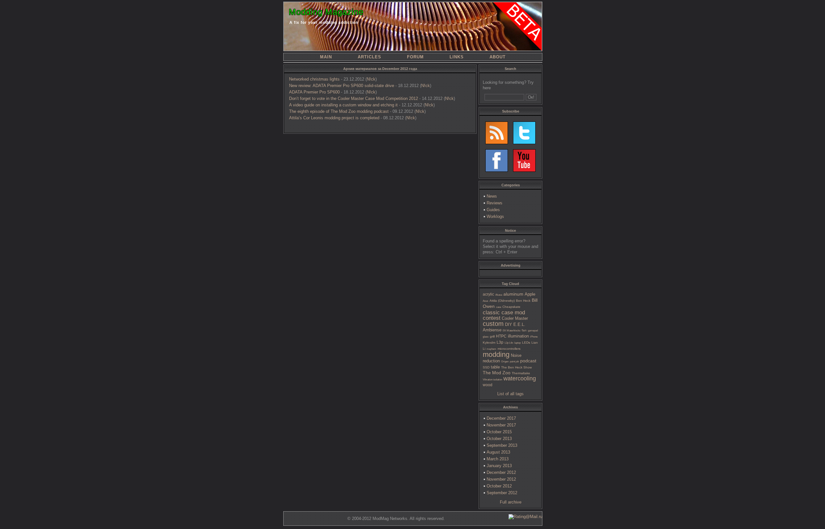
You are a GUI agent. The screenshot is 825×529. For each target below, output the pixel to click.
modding (496, 354)
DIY (508, 324)
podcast (528, 360)
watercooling (519, 378)
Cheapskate (511, 307)
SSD (486, 367)
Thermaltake (521, 373)
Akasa (498, 294)
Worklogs (495, 216)
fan (524, 330)
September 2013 (502, 445)
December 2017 (501, 418)
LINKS (457, 56)
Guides (493, 209)
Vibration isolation (492, 379)
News (492, 196)
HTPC (501, 336)
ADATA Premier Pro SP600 (314, 92)
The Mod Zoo (496, 372)
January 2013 (499, 465)
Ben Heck (523, 300)
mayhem (491, 349)
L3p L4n (509, 342)
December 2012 (501, 472)
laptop (517, 342)
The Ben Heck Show (516, 367)
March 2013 (498, 458)
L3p (500, 342)
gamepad (533, 330)
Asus (485, 300)
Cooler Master (515, 318)
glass (486, 336)
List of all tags (510, 393)
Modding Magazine (326, 12)
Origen (505, 361)
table (495, 367)
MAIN (326, 56)
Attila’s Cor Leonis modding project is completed (334, 117)
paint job (514, 361)
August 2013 (498, 452)
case (498, 307)
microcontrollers (509, 348)
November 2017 (501, 425)
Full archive (510, 502)
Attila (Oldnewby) (502, 300)
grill (492, 336)
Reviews (494, 203)
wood (487, 385)
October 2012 (499, 486)
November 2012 (501, 479)
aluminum (513, 294)
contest (491, 318)
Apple (530, 294)
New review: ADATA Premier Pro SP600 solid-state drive (341, 85)
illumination (518, 336)
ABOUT (498, 56)
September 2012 (502, 492)
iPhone (534, 336)
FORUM (415, 56)
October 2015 (499, 431)
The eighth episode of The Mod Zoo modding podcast (339, 111)
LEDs (526, 342)
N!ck (371, 79)
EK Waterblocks (511, 330)
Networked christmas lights (314, 79)
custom (493, 323)
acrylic (488, 294)
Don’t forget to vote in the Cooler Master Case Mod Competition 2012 (353, 98)
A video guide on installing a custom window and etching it (343, 105)
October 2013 (499, 438)
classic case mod (504, 312)
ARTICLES (369, 56)
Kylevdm (489, 342)
